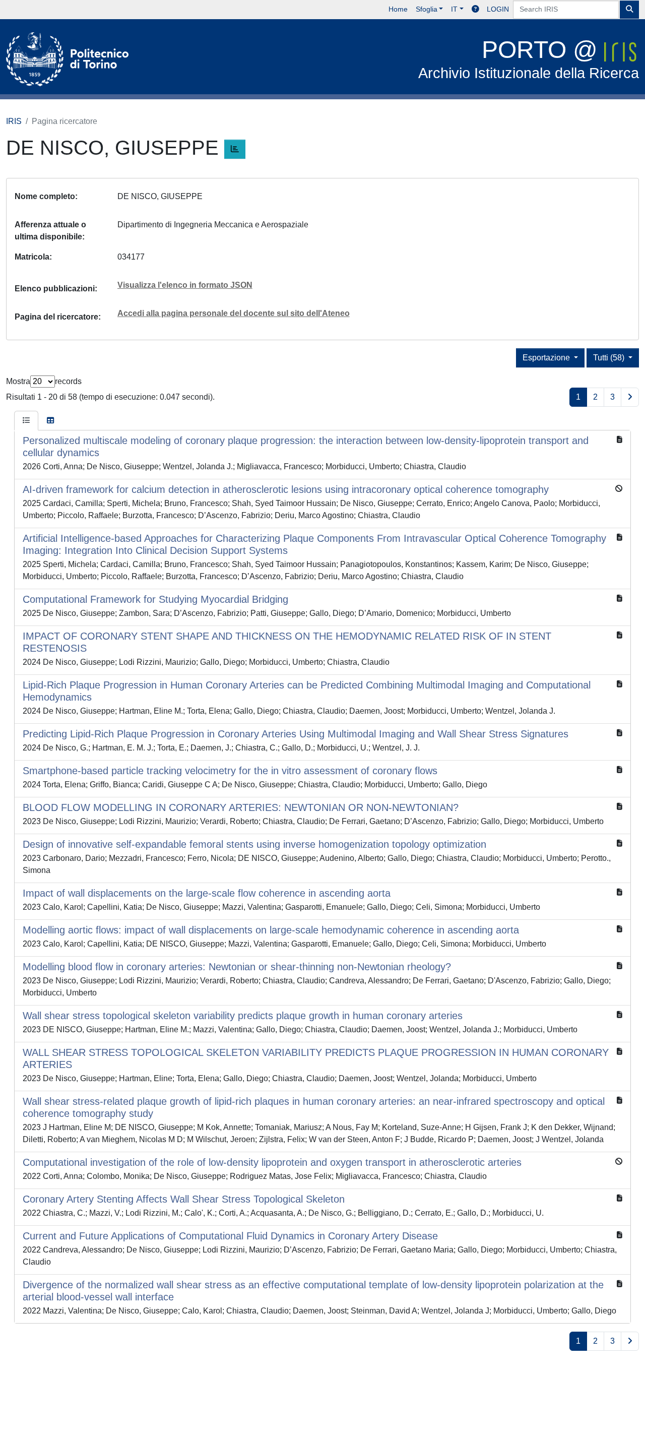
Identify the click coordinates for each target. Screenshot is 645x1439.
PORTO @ (528, 58)
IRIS (14, 121)
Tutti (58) (609, 357)
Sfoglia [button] (426, 9)
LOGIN (498, 9)
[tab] (26, 421)
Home (398, 9)
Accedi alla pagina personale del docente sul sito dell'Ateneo (233, 313)
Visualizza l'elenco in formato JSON (184, 285)
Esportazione (547, 357)
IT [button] (454, 9)
